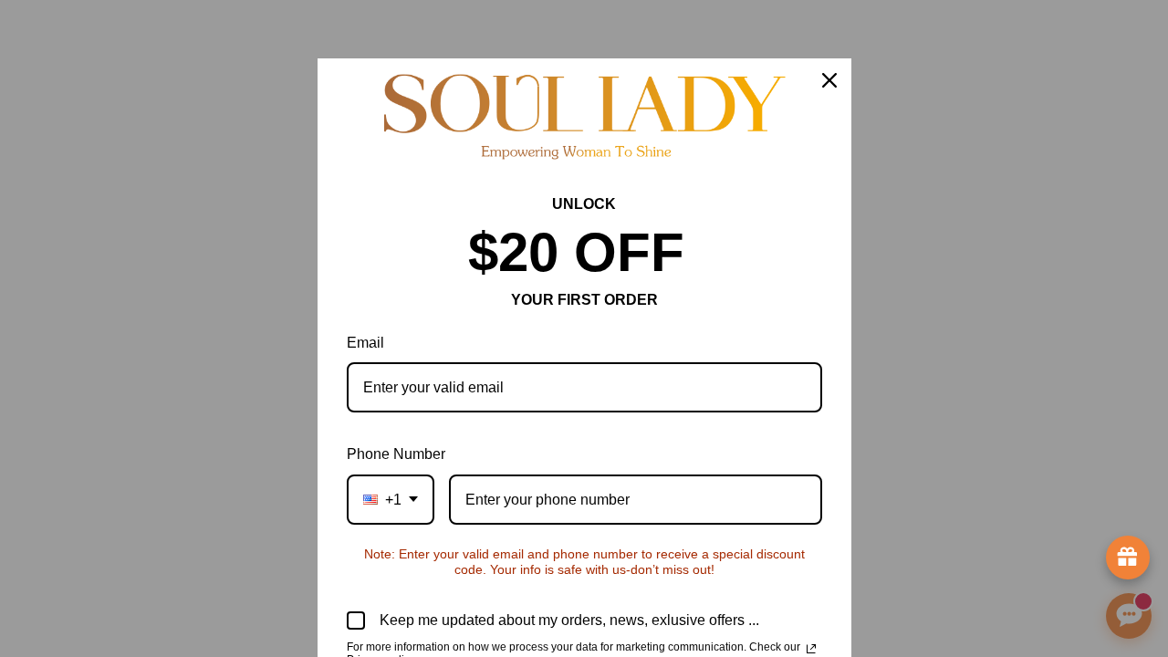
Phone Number (396, 454)
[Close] (829, 80)
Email (365, 342)
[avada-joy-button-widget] (1128, 557)
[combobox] (390, 499)
